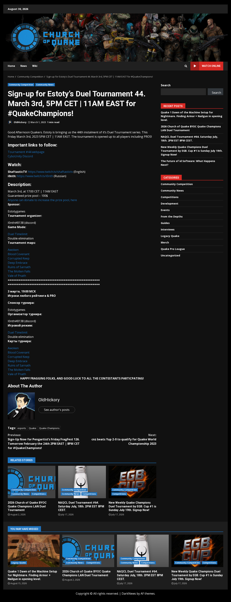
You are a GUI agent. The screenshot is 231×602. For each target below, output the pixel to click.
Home (11, 66)
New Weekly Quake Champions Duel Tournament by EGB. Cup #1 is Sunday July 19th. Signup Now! (132, 482)
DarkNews (129, 594)
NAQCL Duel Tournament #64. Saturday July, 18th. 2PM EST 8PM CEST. (82, 482)
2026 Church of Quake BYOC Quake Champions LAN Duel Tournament (31, 482)
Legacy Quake (170, 236)
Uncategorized (170, 255)
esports (22, 428)
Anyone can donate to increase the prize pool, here (42, 200)
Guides (165, 223)
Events (165, 210)
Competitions (38, 494)
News (23, 66)
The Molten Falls (19, 271)
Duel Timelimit (17, 234)
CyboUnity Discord (20, 156)
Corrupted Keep (18, 258)
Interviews (168, 229)
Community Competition (21, 84)
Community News (45, 84)
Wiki (34, 66)
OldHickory (20, 122)
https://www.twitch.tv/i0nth (35, 176)
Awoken (13, 250)
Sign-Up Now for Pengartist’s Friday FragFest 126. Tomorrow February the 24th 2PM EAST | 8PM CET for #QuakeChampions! (44, 441)
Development (169, 203)
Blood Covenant (18, 254)
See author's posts (56, 410)
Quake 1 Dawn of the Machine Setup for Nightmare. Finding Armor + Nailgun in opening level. (191, 116)
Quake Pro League (173, 249)
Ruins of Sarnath (19, 267)
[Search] (186, 66)
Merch (165, 242)
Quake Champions (49, 428)
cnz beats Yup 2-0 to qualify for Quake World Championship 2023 (123, 439)
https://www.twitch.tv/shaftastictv (50, 172)
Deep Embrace (17, 263)
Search (166, 85)
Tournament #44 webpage (26, 152)
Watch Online (211, 66)
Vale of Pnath (17, 276)
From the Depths (172, 216)
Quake (32, 428)
